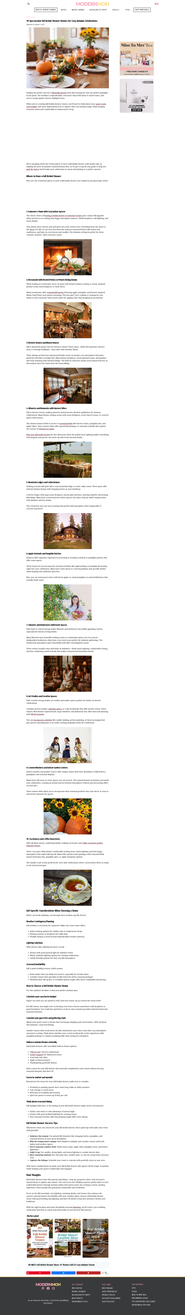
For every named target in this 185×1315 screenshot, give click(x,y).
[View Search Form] (28, 4)
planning (77, 1207)
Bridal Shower (30, 17)
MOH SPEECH (77, 1298)
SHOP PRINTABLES (142, 10)
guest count (101, 104)
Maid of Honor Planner (46, 10)
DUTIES (64, 10)
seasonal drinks (66, 423)
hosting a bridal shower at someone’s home (63, 215)
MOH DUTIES (77, 1288)
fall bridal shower (59, 93)
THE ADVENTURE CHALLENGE (143, 1301)
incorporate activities (43, 720)
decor (32, 229)
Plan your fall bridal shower (38, 434)
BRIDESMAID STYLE (80, 1301)
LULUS (134, 1291)
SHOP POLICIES (108, 1301)
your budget (31, 106)
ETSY (134, 1288)
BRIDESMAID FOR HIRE (141, 1305)
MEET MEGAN (107, 1288)
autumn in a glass (46, 429)
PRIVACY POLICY (108, 1295)
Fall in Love (35, 1052)
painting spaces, (55, 709)
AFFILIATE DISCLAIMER (111, 1298)
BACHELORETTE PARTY (98, 10)
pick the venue (32, 169)
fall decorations (37, 714)
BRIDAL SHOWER (78, 10)
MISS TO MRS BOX (139, 1295)
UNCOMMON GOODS (140, 1298)
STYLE (127, 10)
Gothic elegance (36, 1054)
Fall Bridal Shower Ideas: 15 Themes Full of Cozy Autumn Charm (66, 1264)
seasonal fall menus (55, 292)
